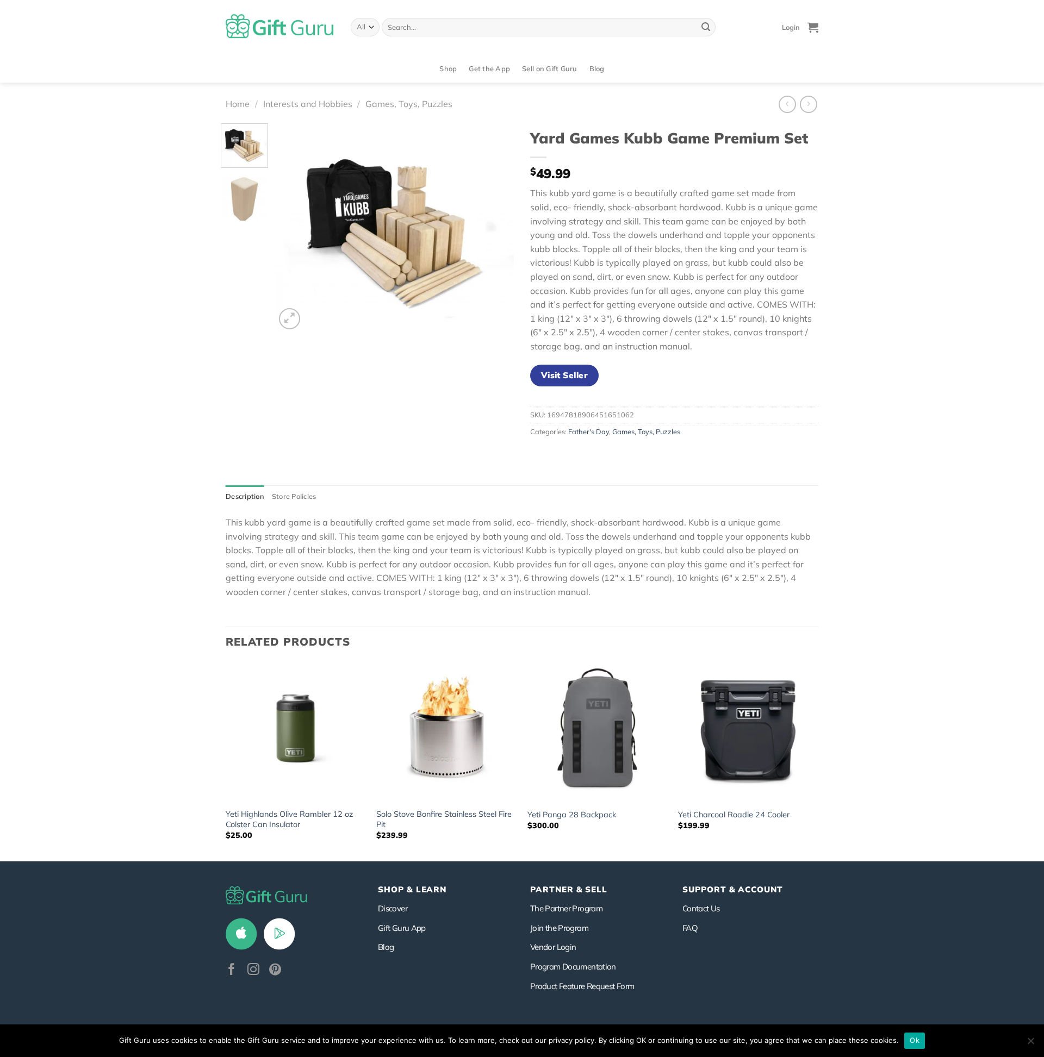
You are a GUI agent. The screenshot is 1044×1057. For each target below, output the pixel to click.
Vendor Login (553, 947)
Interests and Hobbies (307, 103)
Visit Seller (564, 375)
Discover (392, 908)
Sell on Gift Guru (549, 68)
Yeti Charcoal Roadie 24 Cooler (734, 815)
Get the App (489, 68)
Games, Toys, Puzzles (408, 103)
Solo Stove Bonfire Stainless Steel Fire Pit (444, 819)
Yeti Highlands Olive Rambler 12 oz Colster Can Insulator (289, 819)
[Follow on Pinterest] (275, 970)
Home (238, 103)
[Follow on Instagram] (253, 970)
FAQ (690, 928)
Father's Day (588, 431)
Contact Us (701, 908)
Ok (914, 1040)
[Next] (495, 227)
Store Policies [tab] (294, 496)
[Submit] (706, 27)
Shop (448, 68)
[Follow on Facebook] (232, 970)
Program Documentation (573, 966)
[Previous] (293, 227)
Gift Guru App (402, 928)
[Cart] (812, 27)
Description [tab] (245, 496)
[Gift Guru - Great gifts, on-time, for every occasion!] (280, 27)
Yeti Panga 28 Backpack (571, 815)
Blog (597, 68)
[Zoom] (289, 318)
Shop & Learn (412, 889)
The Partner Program (566, 908)
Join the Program (559, 928)
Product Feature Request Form (582, 986)
